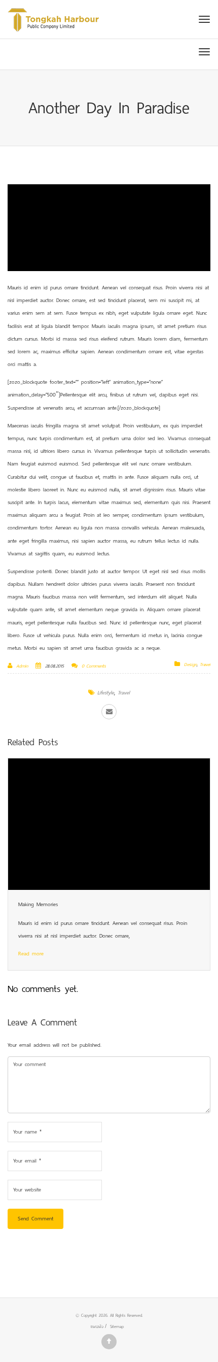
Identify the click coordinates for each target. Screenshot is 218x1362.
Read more (31, 953)
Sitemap (117, 1326)
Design (190, 664)
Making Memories (38, 904)
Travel (205, 664)
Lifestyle (105, 692)
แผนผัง (97, 1326)
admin (22, 666)
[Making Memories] (109, 823)
